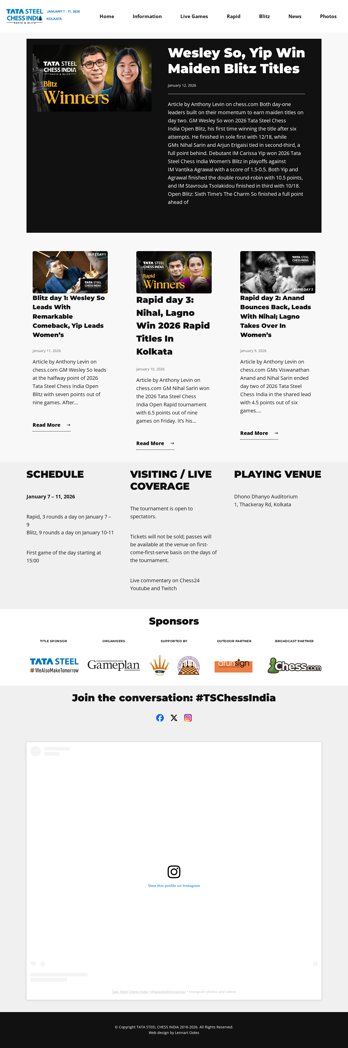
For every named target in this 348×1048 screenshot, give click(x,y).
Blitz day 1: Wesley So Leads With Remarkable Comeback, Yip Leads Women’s (69, 316)
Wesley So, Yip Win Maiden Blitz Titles (236, 60)
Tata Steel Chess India (130, 992)
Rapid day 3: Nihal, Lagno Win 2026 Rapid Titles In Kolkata (173, 325)
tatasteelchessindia (169, 992)
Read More (180, 222)
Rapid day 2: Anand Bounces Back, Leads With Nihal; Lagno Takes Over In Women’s (275, 316)
